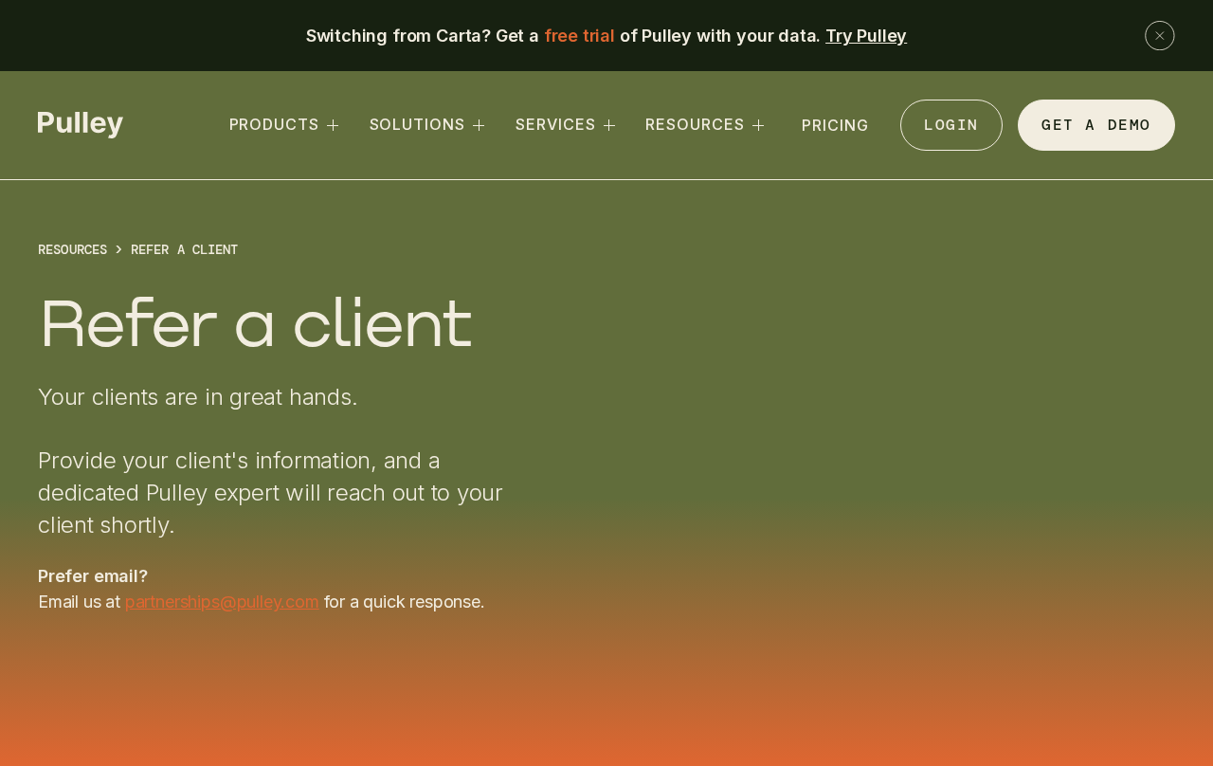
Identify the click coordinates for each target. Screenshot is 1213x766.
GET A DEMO (1096, 125)
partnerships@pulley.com (222, 601)
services (556, 124)
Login (951, 125)
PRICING (835, 125)
